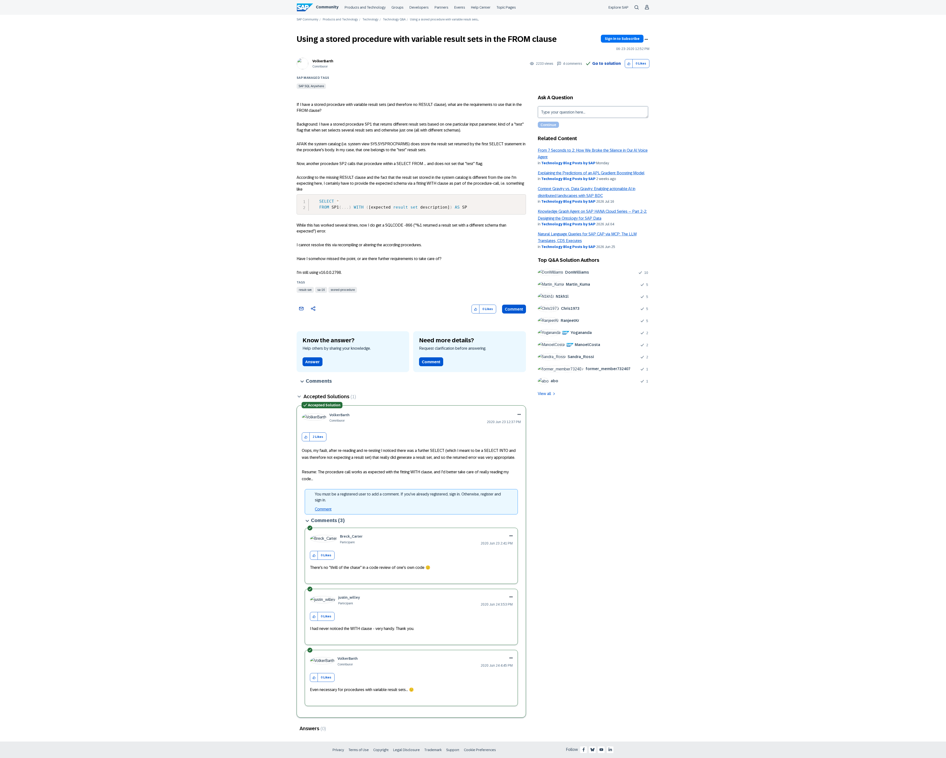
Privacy (338, 750)
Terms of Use (358, 750)
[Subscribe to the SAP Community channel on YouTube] (601, 750)
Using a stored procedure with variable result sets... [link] (444, 19)
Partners (441, 7)
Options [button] (646, 39)
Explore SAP (618, 7)
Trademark (433, 750)
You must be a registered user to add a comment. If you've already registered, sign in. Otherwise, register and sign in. (408, 497)
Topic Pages (506, 7)
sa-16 (321, 290)
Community (327, 7)
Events (459, 7)
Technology (370, 19)
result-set (305, 290)
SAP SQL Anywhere (311, 86)
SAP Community (307, 19)
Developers (419, 7)
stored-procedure (343, 290)
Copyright (381, 750)
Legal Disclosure (406, 750)
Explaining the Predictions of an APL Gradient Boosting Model (591, 173)
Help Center (480, 7)
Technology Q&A (394, 19)
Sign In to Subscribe (622, 39)
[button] (629, 63)
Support (452, 750)
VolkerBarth (322, 61)
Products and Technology (365, 7)
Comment (514, 309)
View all (544, 394)
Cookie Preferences (480, 750)
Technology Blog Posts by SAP (568, 163)
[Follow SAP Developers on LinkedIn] (610, 750)
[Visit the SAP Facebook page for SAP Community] (584, 750)
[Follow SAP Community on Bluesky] (592, 750)
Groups (397, 7)
